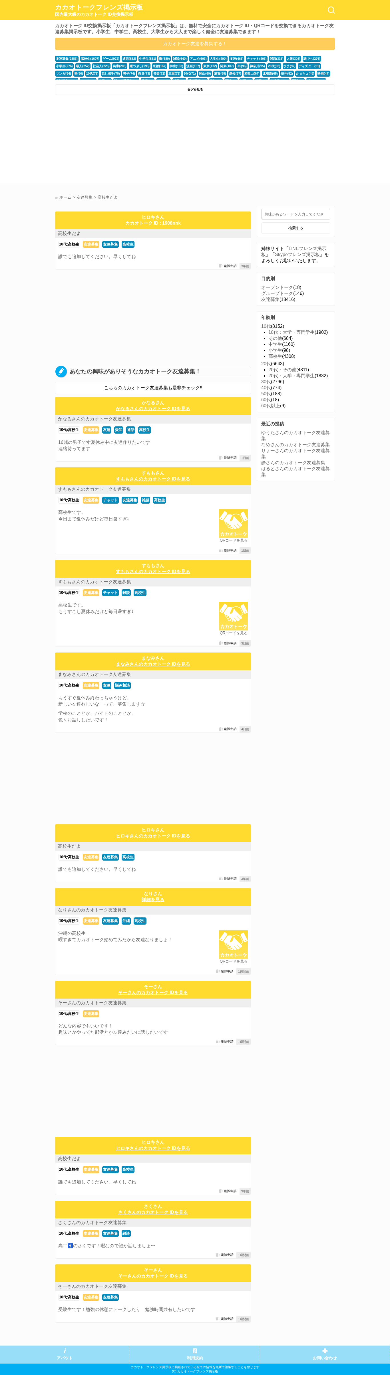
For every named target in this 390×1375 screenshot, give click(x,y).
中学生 (275, 344)
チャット (110, 500)
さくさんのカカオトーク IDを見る (153, 1212)
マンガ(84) (63, 73)
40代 (266, 387)
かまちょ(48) (305, 73)
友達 (106, 430)
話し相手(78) (111, 73)
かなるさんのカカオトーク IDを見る (153, 408)
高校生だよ (69, 233)
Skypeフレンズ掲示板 (297, 254)
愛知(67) (235, 73)
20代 (266, 363)
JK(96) (242, 66)
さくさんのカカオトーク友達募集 (92, 1222)
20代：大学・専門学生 (291, 375)
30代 (266, 381)
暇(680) (164, 58)
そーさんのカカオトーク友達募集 (92, 1002)
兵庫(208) (119, 66)
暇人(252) (83, 66)
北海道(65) (270, 73)
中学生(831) (147, 58)
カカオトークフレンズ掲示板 (99, 10)
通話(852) (129, 58)
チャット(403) (257, 58)
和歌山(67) (252, 73)
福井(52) (287, 73)
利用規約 (195, 1358)
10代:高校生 (69, 244)
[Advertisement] (124, 141)
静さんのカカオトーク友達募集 (293, 462)
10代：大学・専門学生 (291, 332)
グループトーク (277, 293)
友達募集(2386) (67, 58)
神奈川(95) (257, 66)
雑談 (145, 500)
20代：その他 (282, 369)
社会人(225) (101, 66)
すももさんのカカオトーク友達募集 (94, 489)
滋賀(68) (220, 73)
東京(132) (210, 66)
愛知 (118, 430)
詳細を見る (153, 899)
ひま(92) (289, 66)
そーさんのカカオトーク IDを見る (153, 992)
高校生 (128, 244)
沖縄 (126, 921)
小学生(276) (64, 66)
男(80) (78, 73)
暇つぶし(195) (140, 66)
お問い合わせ (325, 1358)
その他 (275, 338)
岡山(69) (205, 73)
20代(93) (274, 66)
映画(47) (323, 73)
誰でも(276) (311, 58)
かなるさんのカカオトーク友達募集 (94, 418)
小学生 (275, 350)
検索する (295, 228)
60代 (266, 399)
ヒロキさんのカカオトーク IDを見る (153, 835)
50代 (266, 393)
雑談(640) (180, 58)
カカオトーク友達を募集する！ (195, 43)
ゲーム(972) (110, 58)
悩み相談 (122, 685)
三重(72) (174, 73)
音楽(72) (159, 73)
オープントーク (277, 287)
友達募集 (91, 244)
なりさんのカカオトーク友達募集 (92, 909)
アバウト (65, 1358)
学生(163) (176, 66)
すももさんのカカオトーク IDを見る (153, 478)
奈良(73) (144, 73)
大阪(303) (293, 58)
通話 (130, 430)
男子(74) (129, 73)
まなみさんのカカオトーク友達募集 (94, 674)
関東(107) (227, 66)
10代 (266, 326)
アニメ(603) (198, 58)
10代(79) (92, 73)
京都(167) (159, 66)
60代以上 (270, 405)
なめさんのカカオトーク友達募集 (295, 444)
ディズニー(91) (309, 66)
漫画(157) (193, 66)
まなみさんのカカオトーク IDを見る (153, 664)
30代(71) (190, 73)
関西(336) (277, 58)
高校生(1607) (90, 58)
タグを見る (195, 89)
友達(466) (237, 58)
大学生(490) (218, 58)
